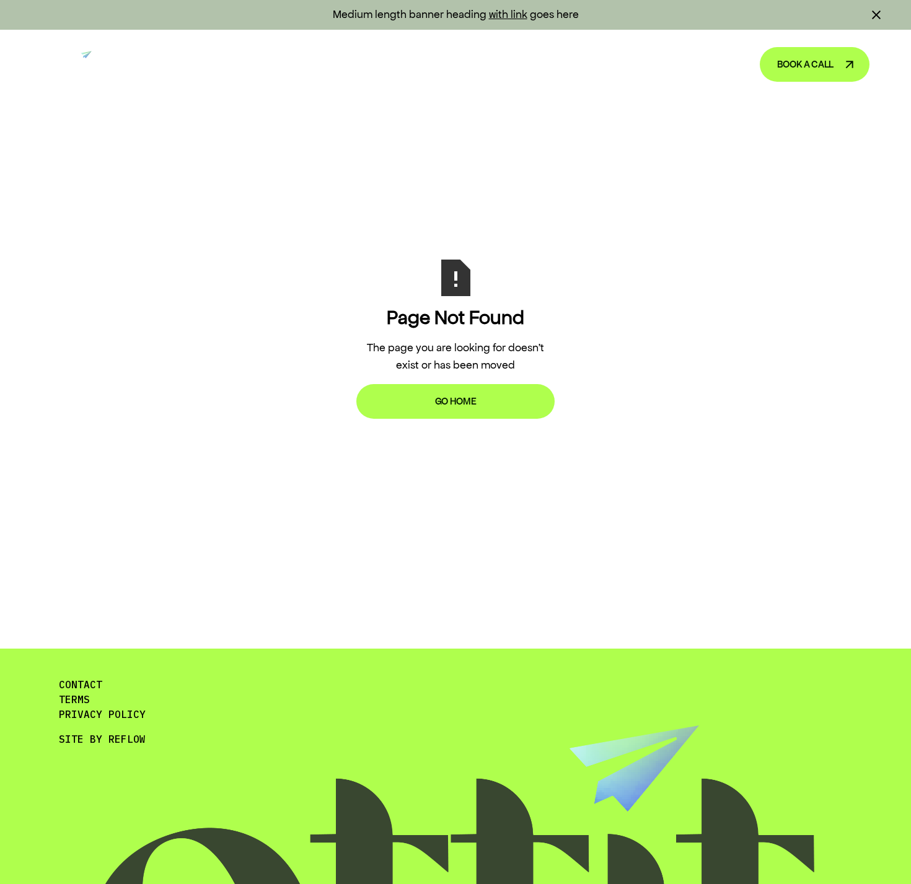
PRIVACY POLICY (102, 714)
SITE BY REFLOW (102, 739)
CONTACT (80, 684)
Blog (645, 64)
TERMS (74, 699)
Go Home (456, 401)
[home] (72, 64)
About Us (708, 64)
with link (508, 14)
